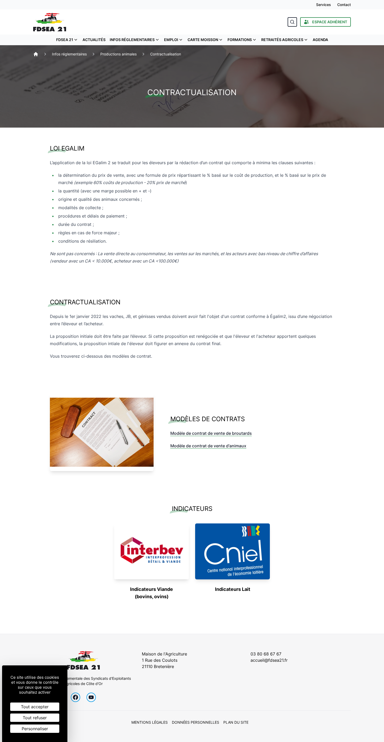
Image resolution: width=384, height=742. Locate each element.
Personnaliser (35, 728)
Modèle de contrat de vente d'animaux (208, 445)
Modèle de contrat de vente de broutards (211, 433)
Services (323, 4)
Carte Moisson (203, 39)
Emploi (171, 39)
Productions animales (118, 54)
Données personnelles (195, 722)
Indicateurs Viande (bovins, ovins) (151, 592)
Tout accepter (35, 706)
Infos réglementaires (132, 39)
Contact (344, 4)
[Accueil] (35, 54)
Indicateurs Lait (232, 589)
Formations (240, 39)
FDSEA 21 (64, 39)
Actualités (94, 39)
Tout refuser (35, 717)
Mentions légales (149, 722)
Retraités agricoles (282, 39)
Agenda (320, 39)
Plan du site (235, 722)
